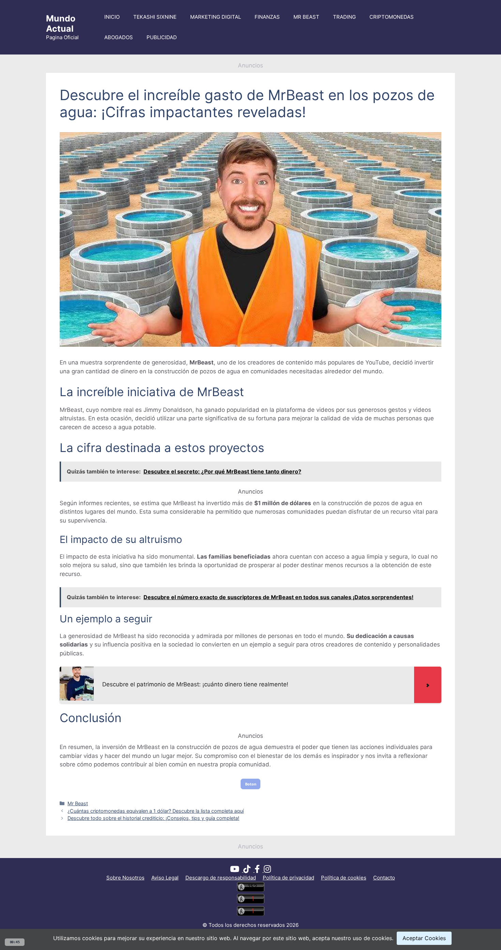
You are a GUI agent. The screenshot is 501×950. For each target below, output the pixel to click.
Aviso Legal (165, 877)
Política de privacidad (288, 877)
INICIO (112, 17)
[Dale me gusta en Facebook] (259, 870)
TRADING (344, 17)
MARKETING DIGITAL (215, 17)
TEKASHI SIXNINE (155, 17)
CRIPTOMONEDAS (391, 17)
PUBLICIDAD (162, 37)
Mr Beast (77, 803)
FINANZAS (267, 17)
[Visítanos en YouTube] (236, 870)
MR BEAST (306, 17)
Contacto (384, 877)
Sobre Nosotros (125, 877)
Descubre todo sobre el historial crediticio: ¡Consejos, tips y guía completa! (153, 818)
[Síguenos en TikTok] (249, 870)
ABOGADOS (118, 37)
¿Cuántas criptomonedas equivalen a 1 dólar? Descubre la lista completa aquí (155, 811)
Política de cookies (343, 877)
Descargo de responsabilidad (220, 877)
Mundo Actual (60, 23)
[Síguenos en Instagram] (267, 870)
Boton (250, 784)
